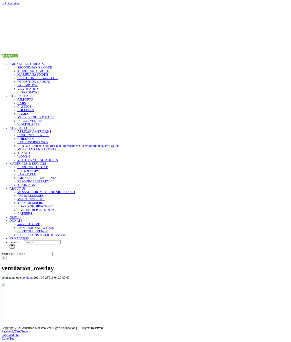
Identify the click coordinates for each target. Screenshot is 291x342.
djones (30, 277)
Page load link (10, 335)
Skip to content (11, 3)
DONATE (10, 56)
